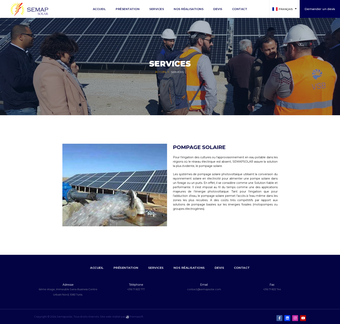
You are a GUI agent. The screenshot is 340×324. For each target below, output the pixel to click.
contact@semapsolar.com (204, 289)
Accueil (160, 71)
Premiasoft (136, 316)
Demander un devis (320, 9)
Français (286, 9)
